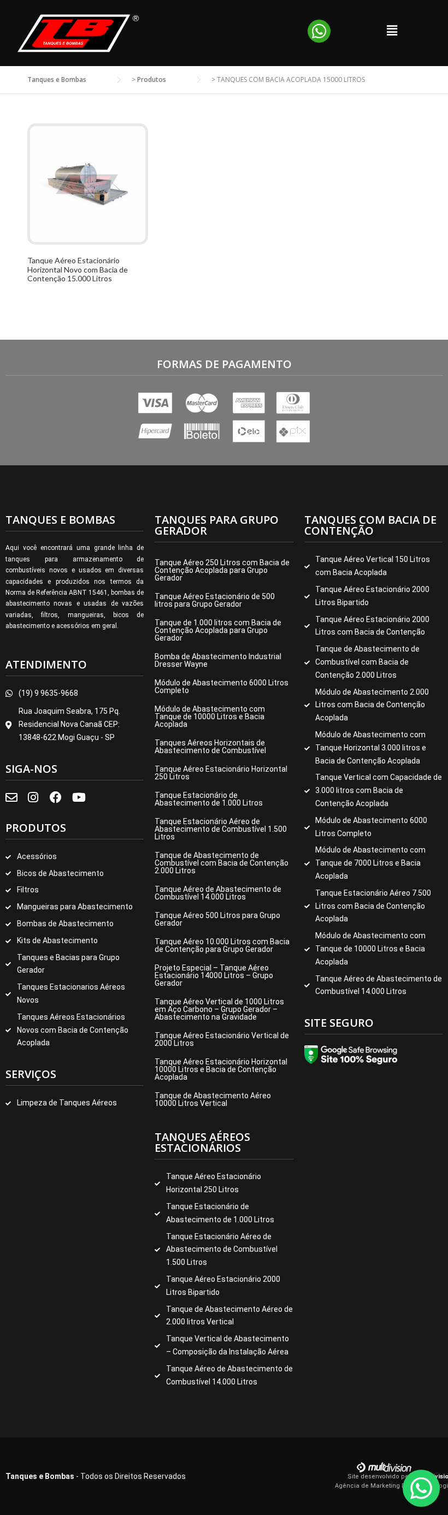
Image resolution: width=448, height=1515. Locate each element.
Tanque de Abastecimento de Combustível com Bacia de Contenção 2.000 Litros (221, 863)
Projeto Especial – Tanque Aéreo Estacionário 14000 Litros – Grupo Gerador (214, 975)
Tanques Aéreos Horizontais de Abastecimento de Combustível (210, 746)
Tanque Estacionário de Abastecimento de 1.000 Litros (209, 799)
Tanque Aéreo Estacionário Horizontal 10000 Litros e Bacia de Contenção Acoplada (221, 1069)
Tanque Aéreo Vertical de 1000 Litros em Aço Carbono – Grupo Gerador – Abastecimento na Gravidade (219, 1009)
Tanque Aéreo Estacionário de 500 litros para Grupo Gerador (215, 600)
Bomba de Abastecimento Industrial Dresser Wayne (218, 660)
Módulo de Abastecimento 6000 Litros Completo (221, 686)
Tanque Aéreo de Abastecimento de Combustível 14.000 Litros (218, 893)
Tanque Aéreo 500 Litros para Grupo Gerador (217, 919)
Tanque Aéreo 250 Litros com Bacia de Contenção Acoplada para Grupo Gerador (222, 570)
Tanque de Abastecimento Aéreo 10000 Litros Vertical (213, 1099)
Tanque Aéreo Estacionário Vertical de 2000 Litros (222, 1039)
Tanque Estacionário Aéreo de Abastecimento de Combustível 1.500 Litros (221, 829)
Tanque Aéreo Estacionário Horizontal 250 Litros (221, 773)
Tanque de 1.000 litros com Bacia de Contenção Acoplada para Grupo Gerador (218, 630)
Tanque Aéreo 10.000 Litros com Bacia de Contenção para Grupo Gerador (222, 945)
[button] (391, 30)
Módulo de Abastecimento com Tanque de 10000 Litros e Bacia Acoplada (210, 717)
